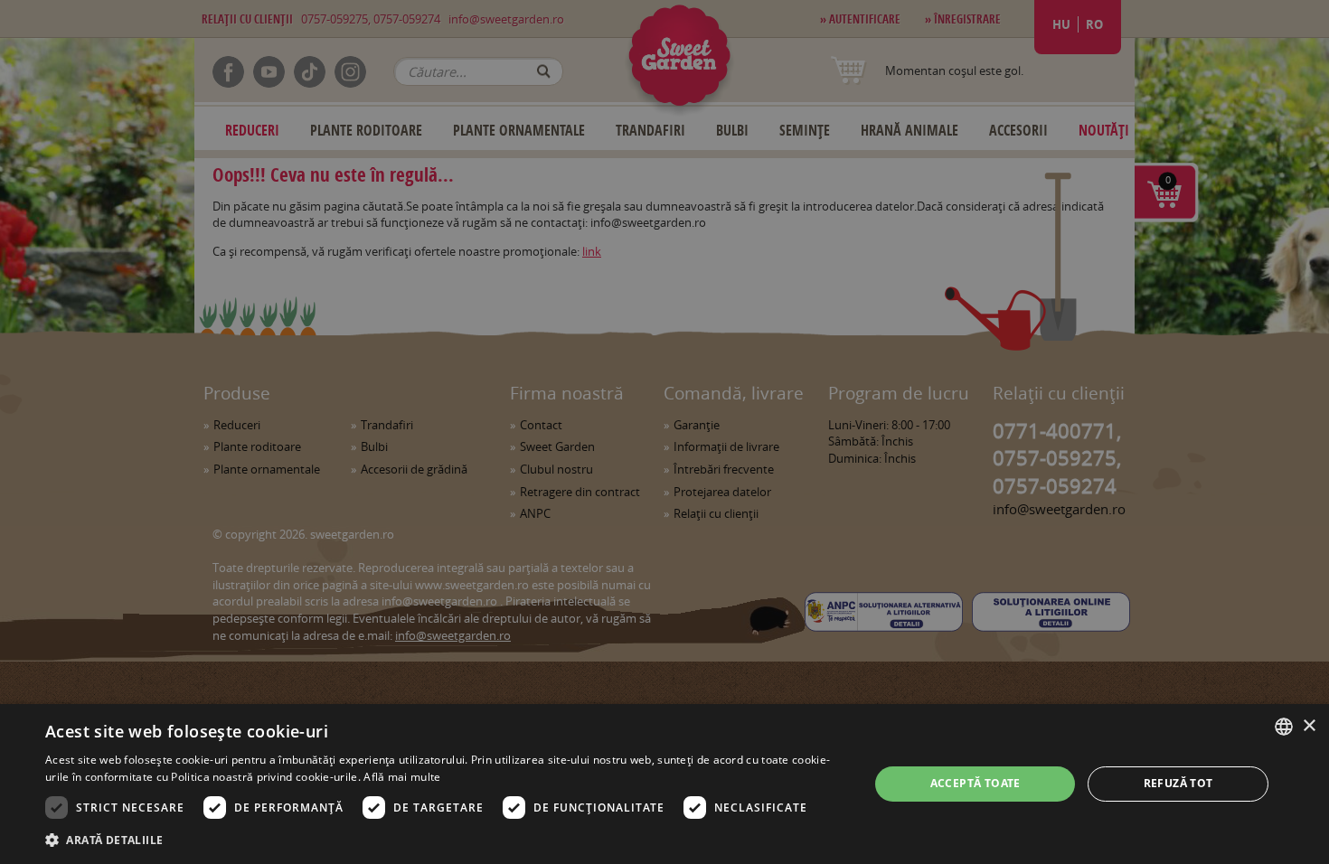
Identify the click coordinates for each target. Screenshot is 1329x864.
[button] (444, 839)
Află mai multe (401, 776)
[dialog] (664, 784)
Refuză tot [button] (1178, 783)
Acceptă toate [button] (975, 783)
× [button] (1308, 726)
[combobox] (1284, 727)
